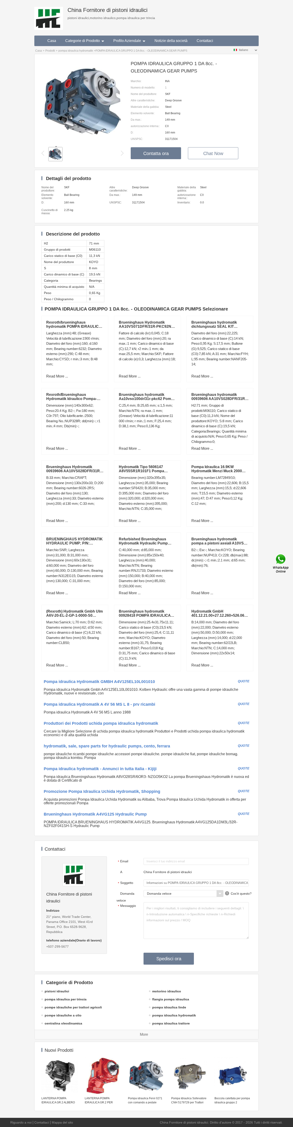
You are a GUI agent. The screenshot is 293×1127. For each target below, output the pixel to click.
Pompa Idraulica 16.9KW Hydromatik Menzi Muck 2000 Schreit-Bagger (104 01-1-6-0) (216, 471)
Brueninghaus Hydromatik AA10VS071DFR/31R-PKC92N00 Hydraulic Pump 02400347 (147, 326)
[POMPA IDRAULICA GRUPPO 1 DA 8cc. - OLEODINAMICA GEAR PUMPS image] (82, 141)
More (144, 1034)
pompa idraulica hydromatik (75, 50)
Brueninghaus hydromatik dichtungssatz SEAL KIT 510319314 (214, 326)
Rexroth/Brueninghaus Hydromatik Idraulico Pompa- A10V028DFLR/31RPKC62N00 (72, 399)
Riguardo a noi (21, 1122)
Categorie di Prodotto (82, 41)
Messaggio (127, 906)
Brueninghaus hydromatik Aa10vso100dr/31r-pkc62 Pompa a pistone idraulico (147, 399)
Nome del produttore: (144, 94)
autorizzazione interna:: (145, 126)
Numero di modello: (143, 87)
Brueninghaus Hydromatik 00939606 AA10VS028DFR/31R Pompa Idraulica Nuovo (73, 471)
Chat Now (213, 153)
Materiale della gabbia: (145, 106)
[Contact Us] (281, 563)
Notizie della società (171, 41)
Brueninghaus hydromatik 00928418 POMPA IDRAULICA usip (145, 615)
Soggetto (125, 883)
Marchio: (136, 81)
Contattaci (205, 41)
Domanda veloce (125, 897)
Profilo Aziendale (127, 41)
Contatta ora (156, 153)
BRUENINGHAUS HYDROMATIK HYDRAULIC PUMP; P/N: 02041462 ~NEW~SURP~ (74, 543)
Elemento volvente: (143, 113)
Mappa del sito (62, 1122)
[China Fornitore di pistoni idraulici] (48, 15)
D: (132, 132)
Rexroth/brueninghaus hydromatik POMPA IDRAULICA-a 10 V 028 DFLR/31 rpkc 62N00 (74, 326)
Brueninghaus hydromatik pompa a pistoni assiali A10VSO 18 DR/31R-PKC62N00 (219, 543)
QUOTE (243, 681)
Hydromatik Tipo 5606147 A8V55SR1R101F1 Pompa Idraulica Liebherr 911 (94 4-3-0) (146, 471)
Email (123, 861)
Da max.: (136, 119)
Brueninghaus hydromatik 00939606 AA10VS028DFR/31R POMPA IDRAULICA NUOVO (218, 399)
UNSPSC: (137, 139)
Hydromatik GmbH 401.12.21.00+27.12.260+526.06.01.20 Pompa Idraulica (222, 615)
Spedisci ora (168, 958)
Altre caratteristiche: (143, 100)
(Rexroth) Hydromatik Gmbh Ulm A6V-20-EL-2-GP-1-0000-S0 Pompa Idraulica (74, 615)
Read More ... (57, 376)
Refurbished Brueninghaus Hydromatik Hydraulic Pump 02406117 (143, 543)
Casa (51, 41)
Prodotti (50, 50)
